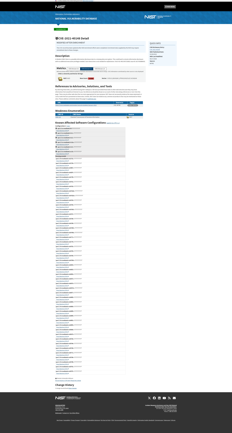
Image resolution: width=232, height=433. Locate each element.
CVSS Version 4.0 (74, 69)
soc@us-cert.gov (172, 410)
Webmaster (58, 413)
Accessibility (67, 420)
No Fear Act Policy (106, 420)
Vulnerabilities (61, 29)
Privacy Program (75, 420)
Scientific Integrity (132, 420)
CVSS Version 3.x (87, 69)
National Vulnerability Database (76, 18)
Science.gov (167, 420)
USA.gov (173, 420)
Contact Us (66, 413)
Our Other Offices (74, 413)
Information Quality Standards (146, 420)
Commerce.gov (159, 420)
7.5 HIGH (91, 78)
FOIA (112, 420)
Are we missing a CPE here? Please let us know (68, 381)
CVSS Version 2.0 (100, 69)
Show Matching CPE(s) (62, 130)
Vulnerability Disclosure (93, 420)
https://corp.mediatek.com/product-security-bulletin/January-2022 (76, 105)
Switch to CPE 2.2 (113, 123)
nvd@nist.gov (91, 99)
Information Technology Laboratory (67, 14)
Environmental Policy (120, 420)
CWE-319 (58, 117)
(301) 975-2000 (59, 410)
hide (68, 126)
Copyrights (84, 420)
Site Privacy (60, 420)
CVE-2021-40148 (155, 50)
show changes (73, 388)
